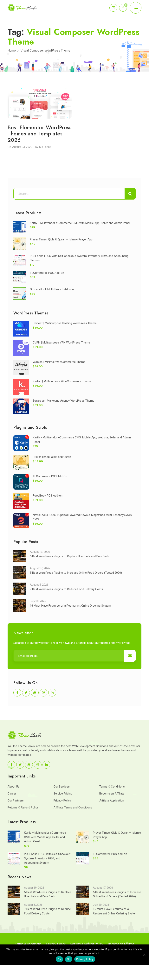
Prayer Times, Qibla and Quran (52, 457)
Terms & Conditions (112, 786)
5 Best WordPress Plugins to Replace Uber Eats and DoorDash (69, 556)
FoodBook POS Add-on (47, 495)
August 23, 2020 (22, 146)
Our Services (62, 786)
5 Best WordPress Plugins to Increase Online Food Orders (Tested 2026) (76, 572)
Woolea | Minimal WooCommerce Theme (59, 362)
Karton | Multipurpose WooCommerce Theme (62, 381)
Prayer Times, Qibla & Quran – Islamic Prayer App (61, 239)
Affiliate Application (111, 800)
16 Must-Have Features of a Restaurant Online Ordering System (70, 605)
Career (12, 793)
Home (12, 50)
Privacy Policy (62, 800)
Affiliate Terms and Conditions (73, 807)
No (69, 959)
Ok (59, 959)
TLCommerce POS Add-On (50, 476)
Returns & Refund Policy (23, 807)
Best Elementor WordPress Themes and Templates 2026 (39, 134)
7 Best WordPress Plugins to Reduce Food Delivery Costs (66, 589)
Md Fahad (45, 146)
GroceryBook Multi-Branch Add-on (52, 289)
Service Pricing (63, 793)
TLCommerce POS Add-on (47, 273)
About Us (13, 786)
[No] (144, 955)
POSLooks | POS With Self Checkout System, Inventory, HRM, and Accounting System (47, 858)
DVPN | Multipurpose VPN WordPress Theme (61, 342)
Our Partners (16, 800)
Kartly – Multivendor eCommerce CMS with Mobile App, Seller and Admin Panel (80, 223)
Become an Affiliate (111, 793)
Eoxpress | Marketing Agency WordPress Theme (63, 400)
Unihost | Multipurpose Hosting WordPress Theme (65, 323)
